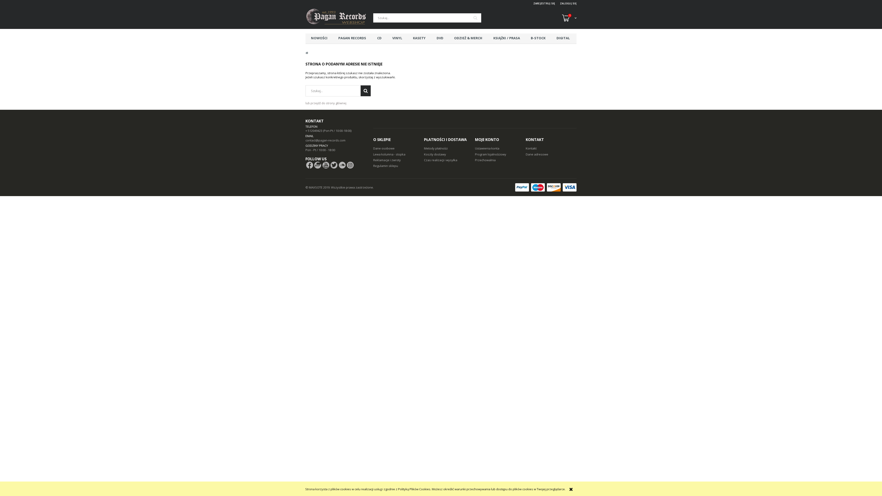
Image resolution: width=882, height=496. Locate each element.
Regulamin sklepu (385, 166)
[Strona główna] (339, 18)
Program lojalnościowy (490, 154)
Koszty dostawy (435, 154)
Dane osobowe (384, 148)
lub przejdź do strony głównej (325, 103)
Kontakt (531, 148)
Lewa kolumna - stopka (389, 154)
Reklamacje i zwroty (387, 160)
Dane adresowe (537, 154)
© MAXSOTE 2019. (318, 187)
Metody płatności (436, 148)
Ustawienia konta (487, 148)
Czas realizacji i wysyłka (440, 160)
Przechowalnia (485, 160)
